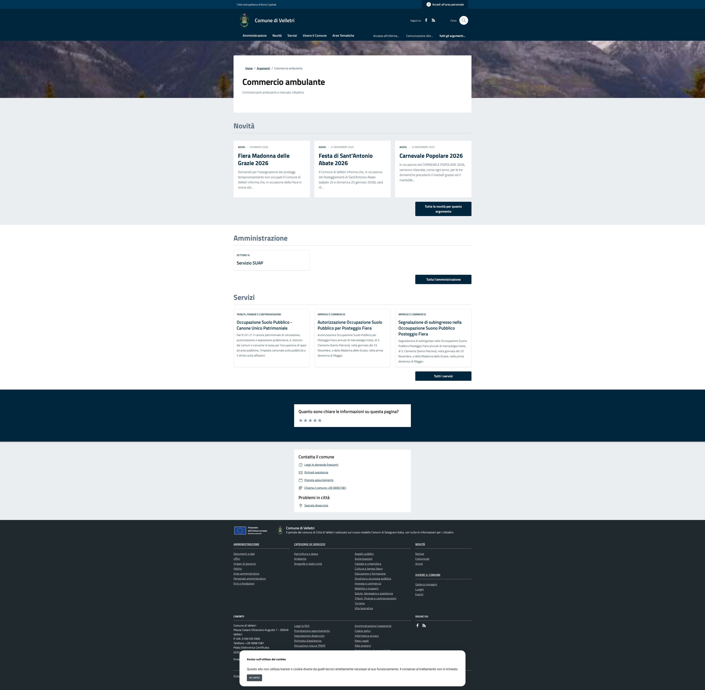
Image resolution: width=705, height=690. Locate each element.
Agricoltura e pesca (306, 554)
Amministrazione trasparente (373, 626)
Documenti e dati (244, 554)
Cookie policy (363, 631)
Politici (238, 568)
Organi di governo (245, 563)
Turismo (360, 603)
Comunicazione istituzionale (421, 36)
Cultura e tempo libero (369, 568)
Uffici (237, 558)
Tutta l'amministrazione (443, 279)
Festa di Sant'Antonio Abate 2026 (346, 159)
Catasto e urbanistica (368, 563)
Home (249, 68)
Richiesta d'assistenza (307, 640)
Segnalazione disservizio (309, 636)
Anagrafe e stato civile (308, 563)
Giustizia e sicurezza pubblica (373, 578)
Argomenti (263, 68)
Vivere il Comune (427, 575)
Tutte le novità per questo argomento (443, 209)
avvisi (241, 147)
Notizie (419, 554)
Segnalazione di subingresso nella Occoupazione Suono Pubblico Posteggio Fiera (430, 328)
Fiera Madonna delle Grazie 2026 (264, 159)
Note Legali (362, 640)
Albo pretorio (363, 645)
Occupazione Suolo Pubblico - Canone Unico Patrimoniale (264, 325)
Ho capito (254, 677)
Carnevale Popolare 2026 (431, 155)
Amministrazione (246, 544)
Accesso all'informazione (388, 36)
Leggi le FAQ (302, 626)
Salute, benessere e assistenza (374, 593)
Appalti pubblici (364, 554)
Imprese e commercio (331, 314)
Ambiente (300, 558)
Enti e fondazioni (244, 583)
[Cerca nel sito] (463, 20)
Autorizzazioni (364, 558)
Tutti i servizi (443, 376)
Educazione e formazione (370, 573)
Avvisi (419, 563)
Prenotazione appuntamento (312, 631)
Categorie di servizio (309, 544)
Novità (420, 544)
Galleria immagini (426, 584)
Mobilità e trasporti (367, 588)
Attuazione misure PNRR (309, 645)
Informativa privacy (367, 636)
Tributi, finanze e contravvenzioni (259, 314)
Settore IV (243, 255)
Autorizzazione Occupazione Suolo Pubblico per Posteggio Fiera (350, 325)
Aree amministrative (246, 573)
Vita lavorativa (364, 608)
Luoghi (419, 589)
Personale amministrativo (250, 578)
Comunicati (422, 558)
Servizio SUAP (250, 263)
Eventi (419, 594)
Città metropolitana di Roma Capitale (256, 4)
